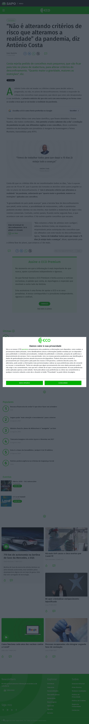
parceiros (25, 349)
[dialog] (44, 362)
